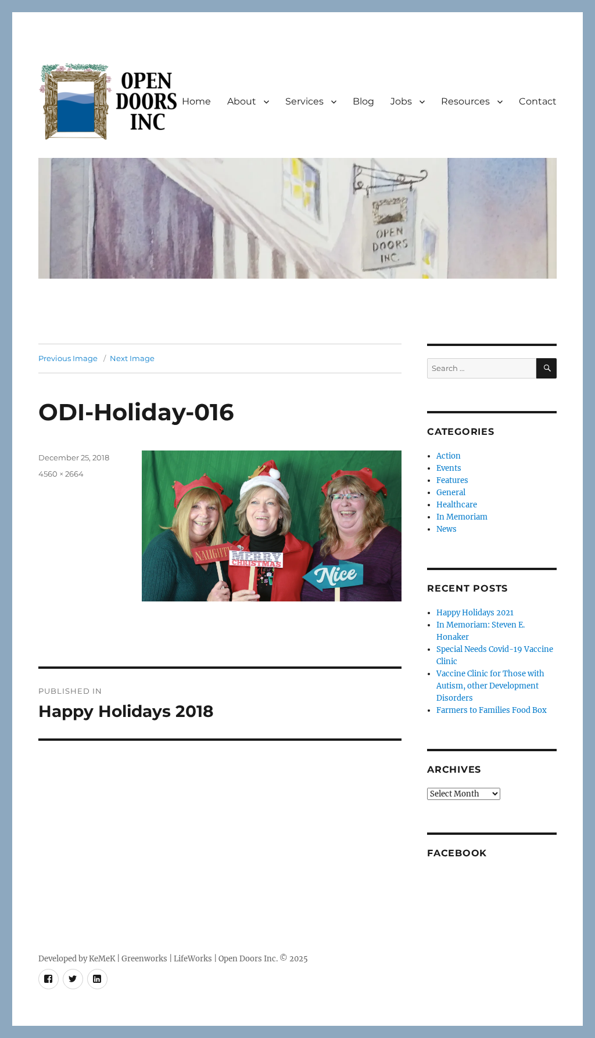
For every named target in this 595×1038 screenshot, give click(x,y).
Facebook (457, 853)
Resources (465, 101)
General (450, 493)
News (446, 529)
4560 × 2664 (61, 473)
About (241, 101)
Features (452, 480)
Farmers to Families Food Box (491, 710)
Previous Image (68, 358)
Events (448, 468)
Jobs (401, 101)
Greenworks (144, 959)
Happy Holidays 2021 (475, 613)
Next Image (132, 358)
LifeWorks (193, 959)
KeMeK (102, 959)
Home (196, 101)
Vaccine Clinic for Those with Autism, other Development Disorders (490, 686)
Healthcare (456, 505)
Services (304, 101)
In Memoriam (462, 517)
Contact (538, 101)
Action (448, 456)
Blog (363, 101)
